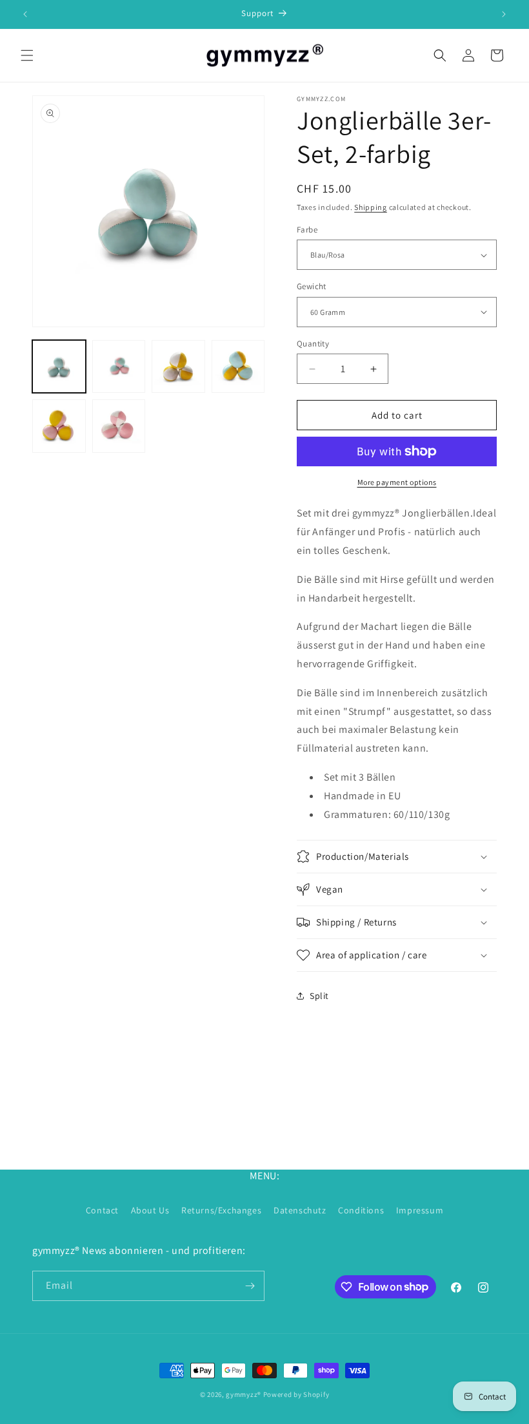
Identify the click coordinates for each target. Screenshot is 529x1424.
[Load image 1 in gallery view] (59, 367)
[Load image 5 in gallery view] (59, 426)
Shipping (370, 207)
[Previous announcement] (25, 14)
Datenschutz (300, 1210)
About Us (150, 1210)
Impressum (419, 1210)
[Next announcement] (504, 14)
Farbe (307, 229)
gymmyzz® (243, 1394)
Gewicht (311, 286)
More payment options (397, 482)
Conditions (361, 1210)
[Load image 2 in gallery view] (119, 367)
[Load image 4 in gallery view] (238, 367)
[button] (27, 55)
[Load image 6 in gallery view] (119, 426)
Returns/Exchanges (221, 1210)
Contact (102, 1210)
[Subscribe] (249, 1286)
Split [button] (319, 996)
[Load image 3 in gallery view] (178, 367)
